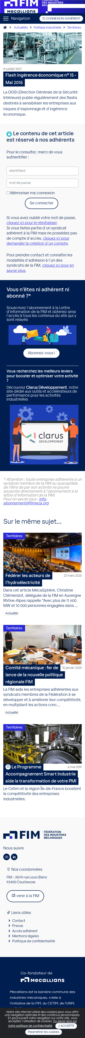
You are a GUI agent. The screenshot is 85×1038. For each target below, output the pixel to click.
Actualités (21, 27)
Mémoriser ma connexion (32, 193)
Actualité (11, 613)
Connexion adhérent (62, 18)
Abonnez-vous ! (41, 353)
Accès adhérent (24, 931)
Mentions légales (25, 936)
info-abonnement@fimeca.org (26, 501)
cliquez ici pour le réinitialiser (32, 223)
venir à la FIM (27, 896)
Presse (17, 926)
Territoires (74, 27)
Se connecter (41, 203)
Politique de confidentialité (33, 941)
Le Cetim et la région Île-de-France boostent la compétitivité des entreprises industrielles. (42, 783)
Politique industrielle (47, 27)
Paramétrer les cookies (43, 1032)
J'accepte (66, 1025)
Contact (18, 921)
